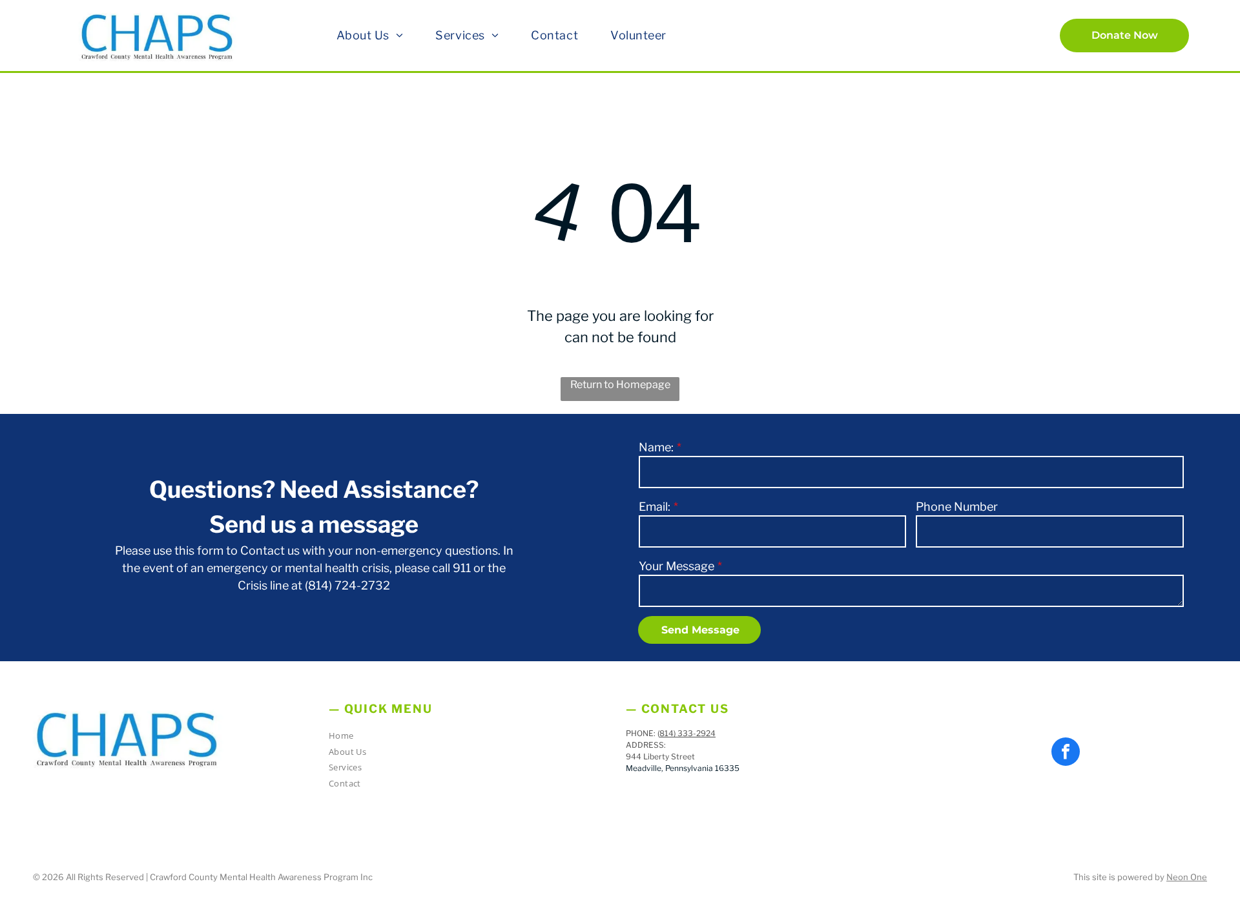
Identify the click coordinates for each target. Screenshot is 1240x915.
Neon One (1186, 877)
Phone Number (957, 506)
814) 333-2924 (687, 733)
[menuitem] (370, 35)
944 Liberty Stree (659, 756)
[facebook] (1065, 753)
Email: (654, 506)
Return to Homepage (620, 384)
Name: (656, 447)
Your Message (676, 566)
